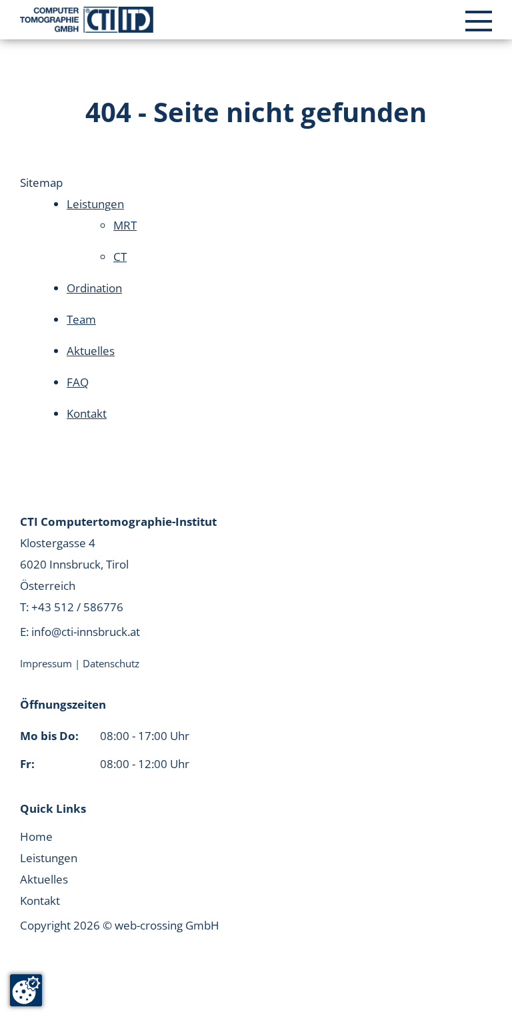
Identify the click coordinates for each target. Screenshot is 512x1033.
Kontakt (40, 900)
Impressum (47, 663)
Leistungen (48, 858)
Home (36, 836)
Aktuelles (44, 879)
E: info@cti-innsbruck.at (80, 631)
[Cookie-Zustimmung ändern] (26, 990)
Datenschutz (111, 663)
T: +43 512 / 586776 (71, 607)
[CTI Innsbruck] (86, 20)
